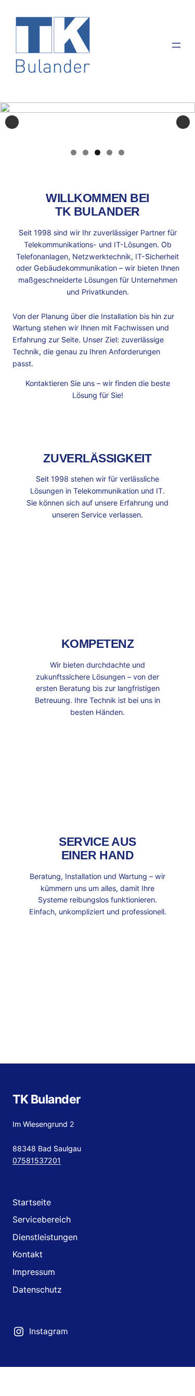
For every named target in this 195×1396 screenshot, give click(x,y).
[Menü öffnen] (176, 45)
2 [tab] (85, 152)
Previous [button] (12, 122)
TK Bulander (46, 1099)
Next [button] (183, 122)
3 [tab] (97, 152)
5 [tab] (121, 152)
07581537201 (36, 1160)
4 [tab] (109, 152)
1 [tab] (73, 152)
